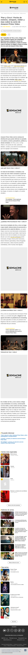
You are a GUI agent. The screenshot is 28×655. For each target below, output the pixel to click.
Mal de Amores (13, 454)
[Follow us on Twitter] (12, 630)
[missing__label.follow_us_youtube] (4, 630)
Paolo (11, 478)
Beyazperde (21, 638)
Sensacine (19, 639)
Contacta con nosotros (18, 644)
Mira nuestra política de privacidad (11, 652)
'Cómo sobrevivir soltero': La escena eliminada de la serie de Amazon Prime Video (14, 331)
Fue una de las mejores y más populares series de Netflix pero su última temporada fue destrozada (20, 546)
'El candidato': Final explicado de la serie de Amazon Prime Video (13, 201)
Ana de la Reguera (15, 237)
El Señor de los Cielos (15, 594)
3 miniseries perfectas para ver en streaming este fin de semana (21, 521)
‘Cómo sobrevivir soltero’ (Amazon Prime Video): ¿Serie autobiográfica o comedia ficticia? (14, 436)
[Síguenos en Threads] (23, 630)
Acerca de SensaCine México (6, 644)
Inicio (2, 13)
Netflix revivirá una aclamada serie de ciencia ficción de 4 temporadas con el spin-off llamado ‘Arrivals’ (21, 554)
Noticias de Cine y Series (8, 13)
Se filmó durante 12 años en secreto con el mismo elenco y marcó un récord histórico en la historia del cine (21, 514)
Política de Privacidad (11, 645)
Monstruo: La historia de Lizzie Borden (18, 490)
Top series (14, 621)
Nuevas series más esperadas (14, 505)
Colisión (12, 466)
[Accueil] (13, 2)
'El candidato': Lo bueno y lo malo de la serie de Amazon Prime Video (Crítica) (12, 442)
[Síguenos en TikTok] (19, 630)
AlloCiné (3, 638)
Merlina (12, 582)
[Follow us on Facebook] (8, 630)
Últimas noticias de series (14, 562)
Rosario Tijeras (13, 569)
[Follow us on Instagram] (16, 630)
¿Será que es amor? (14, 607)
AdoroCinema (6, 639)
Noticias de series (16, 13)
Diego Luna (7, 66)
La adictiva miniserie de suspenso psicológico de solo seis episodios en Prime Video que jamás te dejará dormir (21, 530)
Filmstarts (11, 638)
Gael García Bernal (19, 66)
